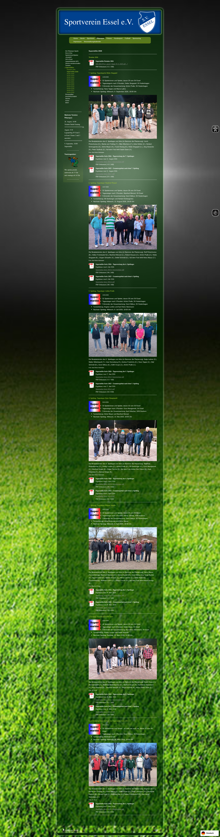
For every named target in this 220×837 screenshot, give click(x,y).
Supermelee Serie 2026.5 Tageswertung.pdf (110, 377)
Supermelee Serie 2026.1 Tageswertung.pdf (110, 809)
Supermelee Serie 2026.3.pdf (105, 607)
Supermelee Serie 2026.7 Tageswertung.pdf (110, 162)
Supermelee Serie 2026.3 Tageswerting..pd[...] (111, 595)
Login (155, 829)
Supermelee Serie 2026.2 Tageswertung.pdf (110, 700)
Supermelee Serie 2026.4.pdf (105, 496)
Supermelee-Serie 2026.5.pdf (105, 389)
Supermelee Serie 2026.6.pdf (105, 282)
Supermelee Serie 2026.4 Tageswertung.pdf (110, 484)
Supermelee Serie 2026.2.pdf (105, 712)
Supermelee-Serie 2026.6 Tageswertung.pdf (110, 270)
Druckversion (69, 830)
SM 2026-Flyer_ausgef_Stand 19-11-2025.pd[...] (112, 64)
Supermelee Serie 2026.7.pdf (105, 174)
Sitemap (76, 830)
